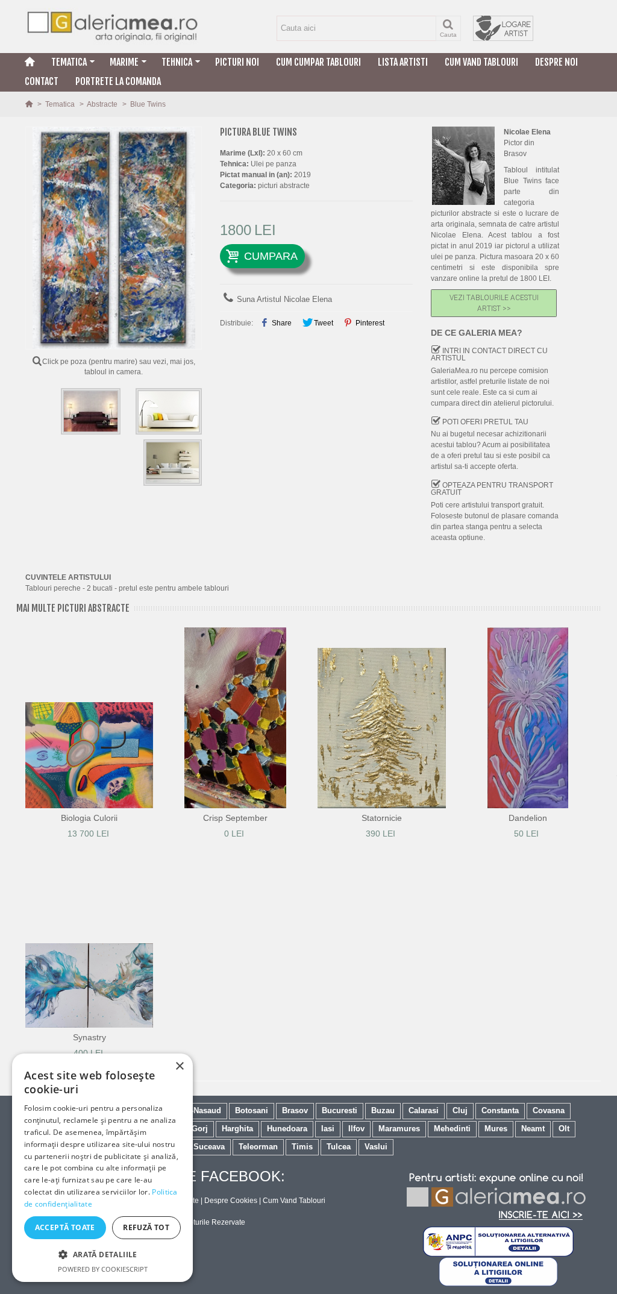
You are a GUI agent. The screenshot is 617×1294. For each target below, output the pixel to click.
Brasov (295, 1110)
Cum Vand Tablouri (481, 62)
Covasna (549, 1110)
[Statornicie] (382, 717)
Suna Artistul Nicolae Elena (284, 299)
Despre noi (556, 62)
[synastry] (89, 937)
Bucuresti (339, 1110)
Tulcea (339, 1146)
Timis (302, 1146)
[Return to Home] (29, 104)
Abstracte (103, 104)
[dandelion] (528, 717)
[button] (102, 1254)
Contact (41, 81)
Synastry (89, 1037)
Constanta (500, 1110)
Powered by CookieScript (103, 1269)
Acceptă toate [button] (65, 1227)
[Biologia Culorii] (89, 717)
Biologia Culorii (89, 818)
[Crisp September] (236, 717)
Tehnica (176, 62)
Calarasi (424, 1110)
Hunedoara (287, 1128)
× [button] (179, 1066)
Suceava (209, 1146)
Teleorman (258, 1146)
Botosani (251, 1110)
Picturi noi (237, 62)
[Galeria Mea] (113, 26)
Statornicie (382, 818)
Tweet (322, 323)
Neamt (533, 1128)
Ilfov (356, 1128)
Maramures (399, 1128)
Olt (564, 1128)
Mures (495, 1128)
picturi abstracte (284, 185)
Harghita (237, 1128)
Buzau (383, 1110)
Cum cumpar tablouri (318, 62)
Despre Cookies (230, 1200)
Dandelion (528, 818)
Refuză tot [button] (146, 1227)
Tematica (69, 62)
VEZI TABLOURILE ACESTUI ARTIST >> (494, 303)
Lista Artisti (403, 62)
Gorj (200, 1128)
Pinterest (369, 323)
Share (281, 323)
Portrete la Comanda (118, 81)
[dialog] (102, 1168)
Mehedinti (452, 1128)
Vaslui (376, 1146)
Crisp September (235, 818)
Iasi (327, 1128)
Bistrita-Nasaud (192, 1110)
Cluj (460, 1110)
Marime (124, 62)
